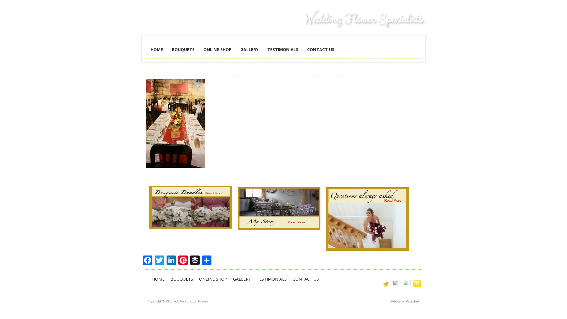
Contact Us (320, 49)
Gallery (249, 49)
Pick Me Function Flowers (190, 23)
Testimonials (282, 49)
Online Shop (217, 49)
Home (157, 49)
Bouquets (183, 49)
